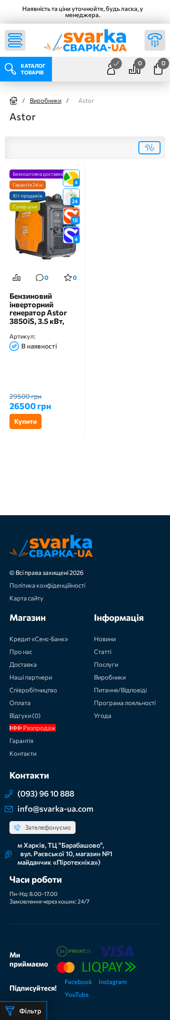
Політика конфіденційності (47, 585)
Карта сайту (26, 598)
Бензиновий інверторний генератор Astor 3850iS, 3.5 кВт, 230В (38, 308)
